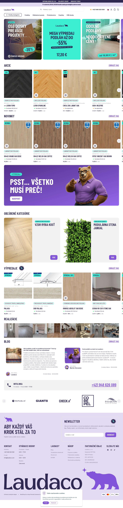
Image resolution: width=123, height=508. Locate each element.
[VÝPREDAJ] (18, 286)
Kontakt (53, 457)
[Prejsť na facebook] (108, 450)
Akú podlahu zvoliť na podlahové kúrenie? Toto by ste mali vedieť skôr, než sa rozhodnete (39, 349)
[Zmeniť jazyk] (108, 9)
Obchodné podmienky (74, 460)
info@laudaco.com (9, 457)
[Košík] (115, 9)
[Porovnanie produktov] (118, 9)
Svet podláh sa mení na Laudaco (92, 349)
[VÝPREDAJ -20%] (77, 286)
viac (53, 257)
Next (119, 401)
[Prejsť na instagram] (111, 450)
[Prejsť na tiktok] (114, 450)
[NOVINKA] (18, 134)
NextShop (22, 494)
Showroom (54, 455)
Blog (52, 449)
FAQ (69, 449)
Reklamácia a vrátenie (74, 457)
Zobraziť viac (114, 65)
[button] (119, 37)
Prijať (45, 502)
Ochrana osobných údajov (10, 494)
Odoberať (110, 435)
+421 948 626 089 (98, 9)
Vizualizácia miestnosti (57, 452)
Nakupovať (16, 199)
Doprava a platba (72, 452)
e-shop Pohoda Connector (32, 494)
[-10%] (18, 83)
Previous (4, 401)
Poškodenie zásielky (73, 455)
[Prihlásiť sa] (111, 9)
